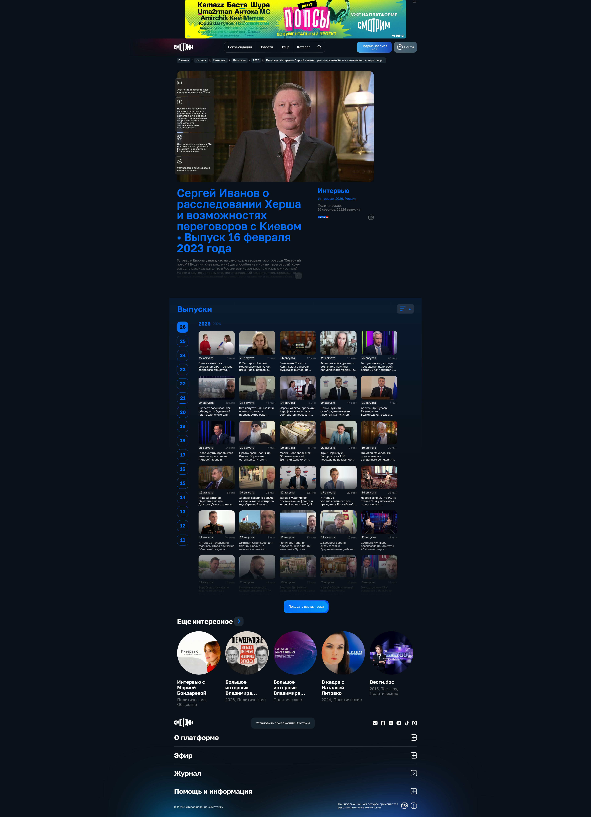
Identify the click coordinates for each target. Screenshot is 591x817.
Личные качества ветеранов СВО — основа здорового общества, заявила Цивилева (215, 368)
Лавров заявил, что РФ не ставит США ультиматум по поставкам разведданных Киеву (378, 502)
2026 (339, 199)
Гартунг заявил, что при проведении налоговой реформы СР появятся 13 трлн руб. (378, 368)
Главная (183, 60)
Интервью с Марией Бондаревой (191, 687)
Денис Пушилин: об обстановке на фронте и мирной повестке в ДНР (296, 501)
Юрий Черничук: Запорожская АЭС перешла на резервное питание (336, 458)
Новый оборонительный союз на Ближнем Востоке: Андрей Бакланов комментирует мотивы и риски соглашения (337, 596)
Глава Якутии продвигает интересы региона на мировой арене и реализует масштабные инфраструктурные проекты (216, 461)
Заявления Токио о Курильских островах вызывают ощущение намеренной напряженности (294, 369)
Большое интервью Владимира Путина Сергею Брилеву (291, 693)
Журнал (187, 773)
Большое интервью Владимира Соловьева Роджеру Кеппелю (238, 695)
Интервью (219, 60)
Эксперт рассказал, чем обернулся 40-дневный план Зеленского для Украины (215, 413)
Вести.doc (382, 682)
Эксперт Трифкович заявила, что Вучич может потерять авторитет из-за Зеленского (297, 592)
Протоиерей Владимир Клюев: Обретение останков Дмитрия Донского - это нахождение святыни (255, 459)
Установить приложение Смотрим (283, 723)
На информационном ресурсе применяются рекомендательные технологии (368, 805)
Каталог (201, 60)
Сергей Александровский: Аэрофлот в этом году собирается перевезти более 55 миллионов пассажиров (297, 414)
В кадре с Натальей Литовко (333, 687)
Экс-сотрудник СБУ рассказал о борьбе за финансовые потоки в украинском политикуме (378, 592)
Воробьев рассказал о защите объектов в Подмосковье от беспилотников (214, 592)
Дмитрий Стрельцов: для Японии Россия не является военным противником (256, 547)
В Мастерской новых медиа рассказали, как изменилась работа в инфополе (254, 368)
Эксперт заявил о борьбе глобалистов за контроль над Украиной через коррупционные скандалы (257, 502)
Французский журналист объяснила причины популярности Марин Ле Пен (337, 368)
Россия (350, 199)
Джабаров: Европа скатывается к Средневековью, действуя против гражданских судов (338, 549)
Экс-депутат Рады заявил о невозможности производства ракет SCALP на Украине (256, 413)
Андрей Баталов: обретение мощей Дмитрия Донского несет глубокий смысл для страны (216, 504)
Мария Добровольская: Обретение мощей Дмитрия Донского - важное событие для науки (295, 459)
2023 (256, 60)
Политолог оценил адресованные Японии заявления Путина (295, 546)
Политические (329, 205)
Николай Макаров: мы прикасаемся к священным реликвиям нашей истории (376, 458)
